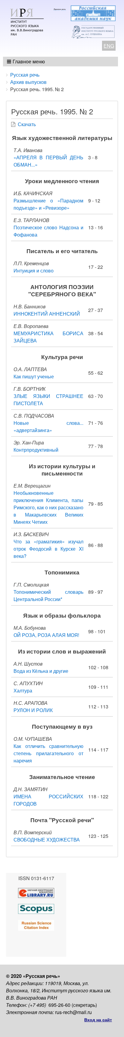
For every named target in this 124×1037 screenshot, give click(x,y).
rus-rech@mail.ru (73, 1012)
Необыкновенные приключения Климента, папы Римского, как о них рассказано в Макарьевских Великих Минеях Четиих (48, 507)
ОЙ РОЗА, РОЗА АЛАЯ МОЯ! (46, 634)
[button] (26, 61)
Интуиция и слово (34, 270)
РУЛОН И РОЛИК (33, 710)
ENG (109, 45)
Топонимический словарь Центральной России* (48, 595)
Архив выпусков (28, 81)
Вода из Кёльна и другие (41, 670)
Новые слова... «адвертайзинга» (48, 426)
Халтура (23, 690)
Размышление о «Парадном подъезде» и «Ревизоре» (48, 204)
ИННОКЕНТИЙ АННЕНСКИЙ (47, 313)
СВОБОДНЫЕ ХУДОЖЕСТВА (47, 839)
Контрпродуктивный (36, 449)
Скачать (27, 124)
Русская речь (24, 74)
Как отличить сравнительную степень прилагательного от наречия (48, 753)
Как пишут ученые (34, 376)
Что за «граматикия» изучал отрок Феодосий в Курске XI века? (48, 548)
